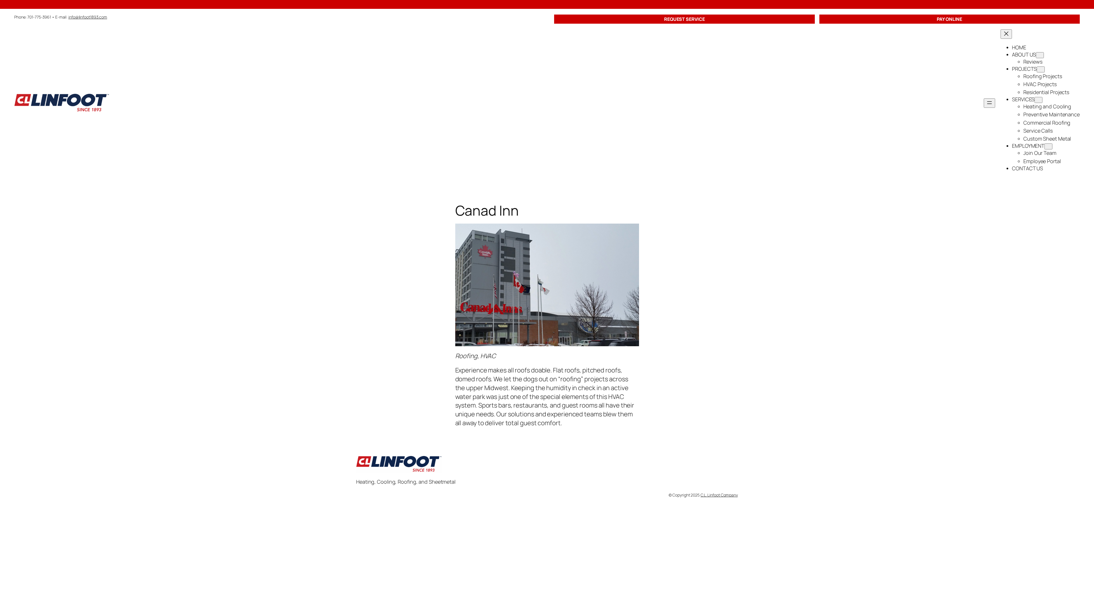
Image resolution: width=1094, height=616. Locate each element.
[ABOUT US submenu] (1040, 55)
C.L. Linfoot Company (719, 495)
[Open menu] (989, 103)
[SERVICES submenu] (1038, 100)
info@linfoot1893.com (87, 17)
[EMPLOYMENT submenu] (1048, 146)
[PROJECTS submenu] (1041, 69)
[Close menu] (1006, 34)
